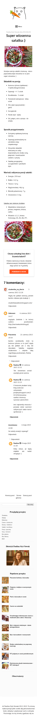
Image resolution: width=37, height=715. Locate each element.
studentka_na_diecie (16, 289)
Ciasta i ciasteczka (7, 522)
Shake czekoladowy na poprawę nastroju (21, 645)
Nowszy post (10, 495)
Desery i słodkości (7, 524)
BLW (3, 539)
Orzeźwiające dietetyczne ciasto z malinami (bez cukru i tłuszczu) (21, 616)
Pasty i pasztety (6, 529)
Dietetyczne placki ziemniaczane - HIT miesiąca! (21, 664)
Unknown (11, 313)
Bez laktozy (5, 536)
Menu (20, 26)
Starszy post (27, 495)
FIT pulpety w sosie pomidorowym (21, 654)
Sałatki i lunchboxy (7, 527)
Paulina (16, 365)
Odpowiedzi (15, 361)
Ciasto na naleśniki (16, 606)
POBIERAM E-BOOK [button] (19, 272)
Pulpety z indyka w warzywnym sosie (20, 588)
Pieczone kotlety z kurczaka (19, 578)
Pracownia (12, 335)
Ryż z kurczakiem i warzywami (20, 635)
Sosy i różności (6, 532)
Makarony (4, 520)
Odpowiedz (12, 306)
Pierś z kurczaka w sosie (18, 597)
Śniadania (4, 515)
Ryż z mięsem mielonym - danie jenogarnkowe (20, 626)
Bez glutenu (5, 534)
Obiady (4, 518)
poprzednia (8, 74)
